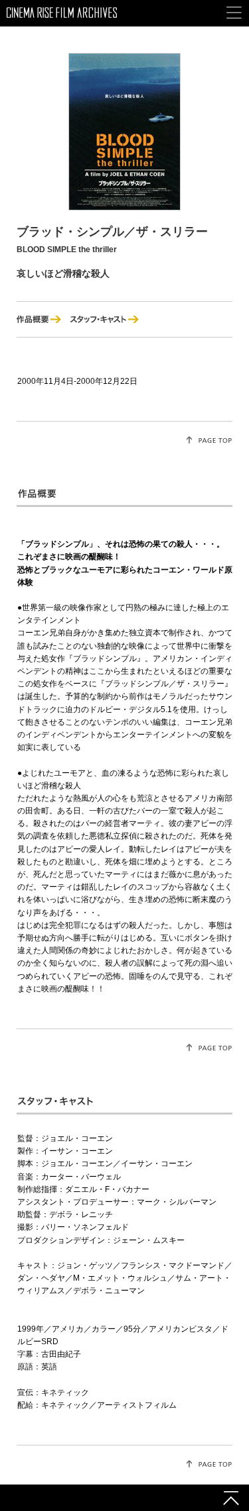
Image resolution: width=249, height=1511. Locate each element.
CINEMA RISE (62, 21)
